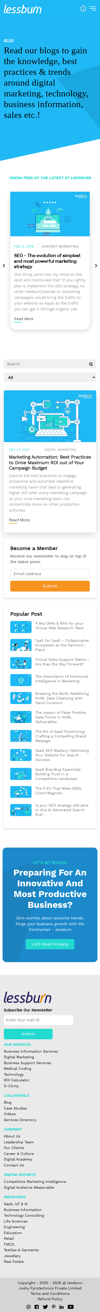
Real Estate (14, 1261)
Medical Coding (17, 1068)
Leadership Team (19, 1142)
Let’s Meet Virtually (50, 944)
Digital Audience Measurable (29, 1187)
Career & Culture (19, 1154)
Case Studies (15, 1108)
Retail (9, 1238)
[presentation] (4, 266)
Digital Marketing (60, 450)
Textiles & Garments (21, 1250)
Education (13, 1233)
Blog (8, 1102)
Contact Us (14, 1165)
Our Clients (14, 1148)
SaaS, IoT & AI (16, 1204)
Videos (10, 1114)
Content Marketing (60, 246)
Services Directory (20, 1120)
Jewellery (12, 1256)
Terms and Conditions (50, 1293)
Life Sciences (15, 1221)
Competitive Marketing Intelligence (35, 1181)
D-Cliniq (11, 1086)
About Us (12, 1136)
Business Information (23, 1210)
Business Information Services (31, 1051)
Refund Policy (50, 1299)
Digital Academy (18, 1159)
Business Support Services (27, 1063)
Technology (14, 1074)
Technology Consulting (24, 1215)
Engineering (14, 1227)
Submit (50, 586)
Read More (23, 319)
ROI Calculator (16, 1080)
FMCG (9, 1244)
